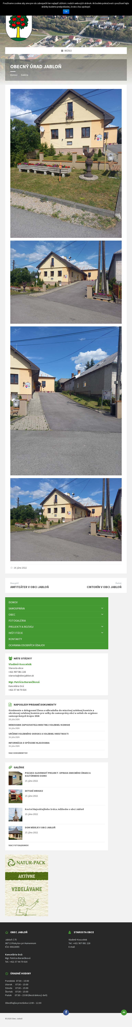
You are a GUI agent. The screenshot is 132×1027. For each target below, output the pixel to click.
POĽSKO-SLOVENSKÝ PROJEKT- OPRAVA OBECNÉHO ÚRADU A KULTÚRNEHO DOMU (58, 774)
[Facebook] (66, 1012)
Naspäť (14, 583)
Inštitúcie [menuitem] (16, 633)
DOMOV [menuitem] (13, 602)
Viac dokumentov (18, 753)
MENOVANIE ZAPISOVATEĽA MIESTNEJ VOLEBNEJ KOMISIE (39, 724)
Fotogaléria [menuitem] (17, 620)
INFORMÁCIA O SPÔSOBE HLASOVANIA (29, 742)
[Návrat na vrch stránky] (124, 1012)
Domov (14, 74)
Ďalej (119, 583)
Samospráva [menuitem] (17, 608)
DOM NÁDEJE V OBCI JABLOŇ (40, 827)
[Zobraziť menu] (102, 608)
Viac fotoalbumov (19, 845)
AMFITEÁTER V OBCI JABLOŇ (29, 587)
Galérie (24, 74)
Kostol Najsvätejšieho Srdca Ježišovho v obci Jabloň (54, 809)
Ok (66, 11)
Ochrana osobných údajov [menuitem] (27, 645)
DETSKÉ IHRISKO (34, 790)
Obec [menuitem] (12, 614)
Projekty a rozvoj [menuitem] (21, 626)
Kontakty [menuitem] (15, 639)
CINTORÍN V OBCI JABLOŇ (104, 587)
